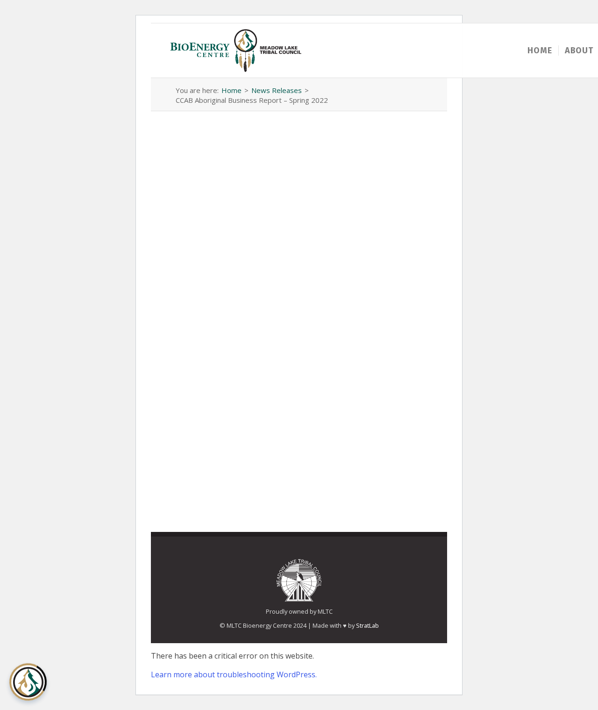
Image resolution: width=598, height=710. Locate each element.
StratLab (367, 625)
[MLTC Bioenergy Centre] (236, 50)
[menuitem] (539, 50)
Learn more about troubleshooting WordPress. (234, 674)
